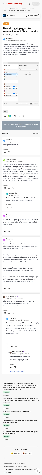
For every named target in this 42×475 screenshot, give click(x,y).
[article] (21, 146)
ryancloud (9, 140)
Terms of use (19, 466)
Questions (31, 8)
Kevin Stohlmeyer (11, 296)
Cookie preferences (8, 469)
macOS (6, 111)
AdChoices (8, 472)
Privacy (25, 466)
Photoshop (23, 8)
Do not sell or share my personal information (26, 469)
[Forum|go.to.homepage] (14, 3)
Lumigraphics (13, 193)
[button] (3, 4)
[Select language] (29, 3)
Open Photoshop (33, 15)
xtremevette (9, 38)
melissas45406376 (11, 159)
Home (5, 8)
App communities (14, 8)
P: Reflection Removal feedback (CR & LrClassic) (17, 411)
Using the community (9, 466)
